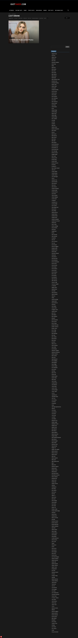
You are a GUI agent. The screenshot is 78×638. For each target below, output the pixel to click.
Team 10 (53, 585)
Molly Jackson (54, 471)
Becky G (53, 132)
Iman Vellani (54, 306)
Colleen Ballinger (55, 197)
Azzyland (53, 123)
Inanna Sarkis (54, 307)
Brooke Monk (54, 161)
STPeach (53, 573)
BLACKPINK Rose (55, 149)
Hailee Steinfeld (54, 294)
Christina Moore (55, 191)
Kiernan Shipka (54, 365)
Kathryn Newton (55, 353)
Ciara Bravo (54, 193)
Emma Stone (54, 270)
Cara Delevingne (55, 176)
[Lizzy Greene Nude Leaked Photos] (24, 34)
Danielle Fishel (54, 217)
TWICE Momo (54, 601)
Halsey (53, 297)
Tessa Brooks (54, 587)
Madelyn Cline (54, 425)
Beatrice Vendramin (55, 128)
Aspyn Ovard (54, 113)
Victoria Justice (54, 616)
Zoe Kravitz (54, 626)
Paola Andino (54, 502)
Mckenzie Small (54, 444)
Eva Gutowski (54, 277)
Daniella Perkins (55, 215)
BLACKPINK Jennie (55, 144)
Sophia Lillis (54, 562)
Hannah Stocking (55, 299)
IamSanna (53, 304)
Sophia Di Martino (55, 558)
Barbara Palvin (54, 127)
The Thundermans (55, 592)
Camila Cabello (54, 171)
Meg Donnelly (54, 446)
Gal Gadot (53, 290)
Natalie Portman (55, 483)
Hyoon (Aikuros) (55, 302)
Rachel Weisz (54, 514)
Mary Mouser (54, 439)
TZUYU (53, 606)
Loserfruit (53, 417)
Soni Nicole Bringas (55, 556)
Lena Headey (54, 400)
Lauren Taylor (54, 391)
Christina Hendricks (55, 188)
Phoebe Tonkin (54, 509)
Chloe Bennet (54, 183)
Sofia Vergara (54, 551)
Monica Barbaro (55, 476)
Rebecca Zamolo (55, 517)
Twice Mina (54, 599)
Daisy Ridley (54, 210)
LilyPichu (53, 408)
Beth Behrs (54, 139)
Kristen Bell (54, 374)
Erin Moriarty (54, 275)
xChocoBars (54, 621)
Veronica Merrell (55, 614)
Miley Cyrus (54, 459)
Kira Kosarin (54, 369)
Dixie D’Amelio (54, 236)
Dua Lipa (53, 243)
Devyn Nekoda (54, 227)
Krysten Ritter (54, 377)
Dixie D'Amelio (54, 234)
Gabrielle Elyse (54, 289)
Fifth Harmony (54, 280)
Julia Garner (54, 340)
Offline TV (53, 495)
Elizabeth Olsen (54, 249)
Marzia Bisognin (55, 440)
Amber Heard (54, 86)
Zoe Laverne (54, 628)
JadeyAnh (53, 318)
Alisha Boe (54, 67)
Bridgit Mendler (54, 154)
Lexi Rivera (54, 401)
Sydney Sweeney (55, 579)
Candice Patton (54, 174)
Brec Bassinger (54, 151)
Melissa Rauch (54, 454)
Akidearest (25, 18)
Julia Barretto (54, 338)
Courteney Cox (54, 202)
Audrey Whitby (54, 116)
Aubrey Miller (54, 115)
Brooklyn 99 (54, 166)
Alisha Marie (54, 69)
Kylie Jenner (54, 379)
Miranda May (54, 468)
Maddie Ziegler (54, 422)
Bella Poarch (54, 133)
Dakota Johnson (55, 212)
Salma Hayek (54, 531)
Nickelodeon (39, 10)
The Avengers (54, 589)
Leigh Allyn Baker (55, 396)
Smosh (53, 546)
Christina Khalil (54, 190)
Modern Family (54, 469)
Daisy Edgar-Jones (55, 207)
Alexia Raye (41, 18)
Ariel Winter (54, 104)
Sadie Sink (53, 527)
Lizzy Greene (54, 411)
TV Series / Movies (55, 597)
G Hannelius (54, 285)
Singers (45, 10)
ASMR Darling (54, 111)
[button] (68, 10)
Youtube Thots (18, 10)
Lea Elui (53, 393)
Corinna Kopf (54, 198)
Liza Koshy (54, 410)
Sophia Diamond (55, 560)
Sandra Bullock (54, 533)
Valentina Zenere (55, 608)
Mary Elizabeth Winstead (56, 437)
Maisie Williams (54, 432)
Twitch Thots (31, 10)
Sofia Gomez (54, 550)
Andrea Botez (54, 93)
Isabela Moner (54, 311)
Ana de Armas (54, 91)
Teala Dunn (54, 584)
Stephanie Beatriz (55, 572)
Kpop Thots (50, 10)
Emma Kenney (54, 265)
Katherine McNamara (56, 352)
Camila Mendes (54, 173)
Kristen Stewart (54, 376)
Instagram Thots (59, 10)
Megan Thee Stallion (55, 449)
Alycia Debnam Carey (56, 79)
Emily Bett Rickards (55, 253)
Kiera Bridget (54, 364)
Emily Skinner (54, 256)
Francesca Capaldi (55, 284)
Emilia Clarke (54, 251)
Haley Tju (53, 295)
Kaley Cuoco (54, 343)
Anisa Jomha (54, 94)
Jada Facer (54, 313)
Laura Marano (54, 384)
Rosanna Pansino (55, 521)
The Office (54, 591)
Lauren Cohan (54, 388)
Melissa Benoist (55, 451)
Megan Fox (54, 447)
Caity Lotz (53, 169)
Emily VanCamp (54, 258)
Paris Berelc (54, 504)
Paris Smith (54, 505)
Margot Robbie (54, 435)
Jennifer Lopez (54, 328)
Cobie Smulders (54, 195)
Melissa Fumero (55, 452)
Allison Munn (54, 76)
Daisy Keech (54, 209)
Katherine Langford (55, 350)
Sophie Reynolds (55, 563)
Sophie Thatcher (55, 565)
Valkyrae (53, 609)
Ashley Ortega (54, 110)
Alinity (45, 18)
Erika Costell (54, 273)
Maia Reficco (54, 430)
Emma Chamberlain (55, 261)
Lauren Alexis (54, 386)
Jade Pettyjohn (54, 316)
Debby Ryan (54, 222)
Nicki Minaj (54, 488)
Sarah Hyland (54, 534)
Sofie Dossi (54, 553)
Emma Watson (54, 272)
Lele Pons (53, 398)
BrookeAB (54, 164)
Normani (53, 493)
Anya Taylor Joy (54, 101)
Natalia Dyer (54, 481)
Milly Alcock (54, 464)
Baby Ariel (53, 125)
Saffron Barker (54, 529)
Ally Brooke (54, 77)
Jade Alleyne (54, 314)
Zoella (53, 630)
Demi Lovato (54, 224)
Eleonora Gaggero (55, 246)
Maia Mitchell (54, 429)
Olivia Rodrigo (54, 500)
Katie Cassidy (54, 355)
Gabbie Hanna (54, 287)
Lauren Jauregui (54, 389)
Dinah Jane (54, 229)
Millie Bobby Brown (55, 461)
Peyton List (54, 507)
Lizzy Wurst (54, 413)
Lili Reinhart (54, 403)
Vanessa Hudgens (55, 611)
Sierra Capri (54, 541)
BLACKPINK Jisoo (55, 145)
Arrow (53, 108)
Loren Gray (54, 415)
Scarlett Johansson (55, 538)
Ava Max (53, 122)
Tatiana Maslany (55, 580)
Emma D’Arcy (54, 263)
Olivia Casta (54, 497)
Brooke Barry (54, 159)
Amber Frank (54, 84)
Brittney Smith (54, 157)
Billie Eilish (53, 140)
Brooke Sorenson (55, 162)
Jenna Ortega (54, 323)
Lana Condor (54, 381)
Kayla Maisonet (54, 359)
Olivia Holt (53, 498)
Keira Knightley (54, 360)
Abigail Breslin (11, 18)
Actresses (11, 10)
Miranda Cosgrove (55, 466)
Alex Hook (29, 18)
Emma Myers (54, 267)
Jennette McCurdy (55, 324)
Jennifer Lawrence (55, 326)
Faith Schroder (54, 278)
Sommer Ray (54, 555)
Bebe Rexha (54, 130)
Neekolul (53, 485)
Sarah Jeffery (54, 536)
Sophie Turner (54, 567)
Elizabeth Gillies (54, 248)
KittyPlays (53, 371)
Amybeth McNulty (55, 89)
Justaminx (53, 342)
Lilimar (53, 405)
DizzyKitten (54, 238)
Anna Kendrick (54, 96)
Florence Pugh (54, 282)
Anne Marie (54, 99)
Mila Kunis (53, 456)
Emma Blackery (54, 260)
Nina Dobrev (54, 490)
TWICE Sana (54, 602)
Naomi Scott (54, 480)
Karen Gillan (54, 347)
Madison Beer (54, 427)
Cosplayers (54, 200)
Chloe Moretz (54, 186)
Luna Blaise (54, 418)
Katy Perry (54, 357)
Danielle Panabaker (55, 219)
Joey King (53, 335)
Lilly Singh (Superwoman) (56, 406)
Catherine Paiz (54, 180)
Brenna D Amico (55, 152)
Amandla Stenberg (55, 82)
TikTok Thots (54, 596)
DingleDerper (54, 231)
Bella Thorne (54, 137)
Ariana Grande (54, 103)
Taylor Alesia (54, 582)
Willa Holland (54, 618)
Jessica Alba (54, 331)
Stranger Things (55, 575)
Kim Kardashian (54, 367)
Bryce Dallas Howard (55, 168)
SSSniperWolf (54, 568)
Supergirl (53, 577)
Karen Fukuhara (55, 345)
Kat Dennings (54, 348)
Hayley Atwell (54, 301)
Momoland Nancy (55, 473)
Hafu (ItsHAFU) (54, 292)
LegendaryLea (54, 394)
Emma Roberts (54, 268)
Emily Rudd (54, 255)
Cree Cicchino (54, 205)
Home (10, 14)
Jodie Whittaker (54, 333)
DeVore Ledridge (55, 226)
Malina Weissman (55, 434)
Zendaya (53, 625)
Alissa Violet (54, 72)
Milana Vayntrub (55, 457)
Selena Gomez (54, 539)
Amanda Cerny (54, 81)
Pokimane (53, 512)
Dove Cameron (54, 241)
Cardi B (53, 178)
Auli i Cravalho (54, 118)
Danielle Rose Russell (56, 220)
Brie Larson (54, 156)
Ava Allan (53, 120)
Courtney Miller (54, 203)
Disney (25, 10)
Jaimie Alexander (55, 319)
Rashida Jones (54, 515)
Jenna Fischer (54, 321)
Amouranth (54, 87)
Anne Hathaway (55, 98)
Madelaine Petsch (55, 423)
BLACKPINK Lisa (55, 147)
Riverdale (53, 519)
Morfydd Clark (54, 478)
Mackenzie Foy (54, 420)
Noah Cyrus (54, 492)
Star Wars (53, 570)
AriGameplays (54, 106)
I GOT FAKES (12, 41)
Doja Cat (53, 239)
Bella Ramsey (54, 135)
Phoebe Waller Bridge (56, 510)
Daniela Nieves (54, 214)
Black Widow (54, 142)
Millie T (53, 463)
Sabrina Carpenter (55, 526)
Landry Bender (54, 382)
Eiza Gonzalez (54, 244)
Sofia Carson (54, 548)
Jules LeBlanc (54, 336)
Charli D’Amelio (54, 181)
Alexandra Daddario (35, 18)
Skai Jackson (54, 544)
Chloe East (54, 185)
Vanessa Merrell (55, 613)
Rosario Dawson (55, 522)
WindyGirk (53, 619)
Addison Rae (20, 18)
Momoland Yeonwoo (55, 475)
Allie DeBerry (54, 74)
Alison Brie (54, 70)
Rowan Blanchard (55, 524)
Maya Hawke (54, 442)
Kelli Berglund (54, 362)
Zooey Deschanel (55, 631)
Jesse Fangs (54, 330)
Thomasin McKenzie (55, 594)
